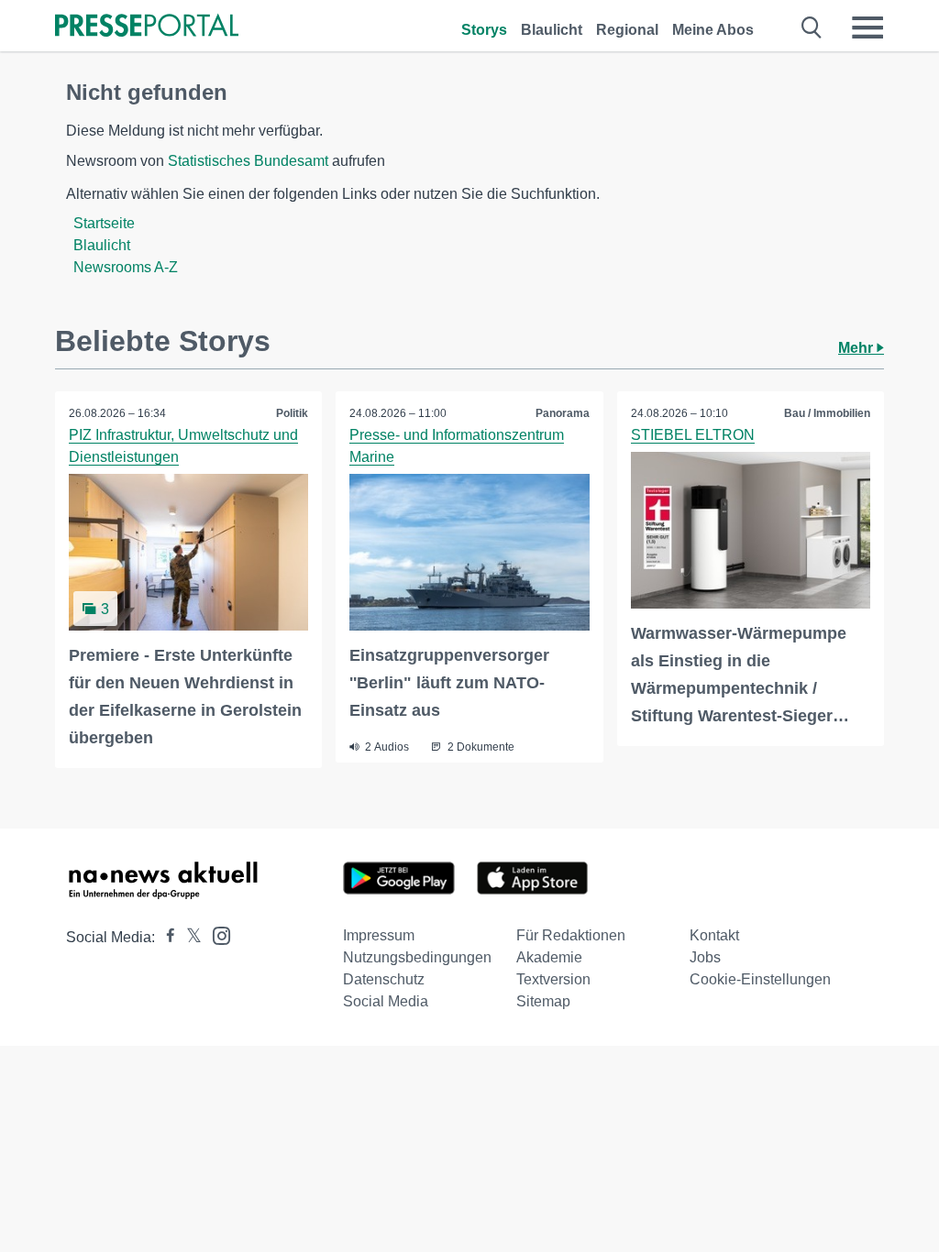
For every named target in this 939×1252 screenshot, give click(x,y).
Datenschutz (384, 979)
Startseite (104, 223)
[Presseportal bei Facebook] (165, 937)
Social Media (385, 1001)
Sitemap (543, 1001)
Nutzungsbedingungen (417, 957)
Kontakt (714, 935)
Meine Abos (713, 30)
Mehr (857, 348)
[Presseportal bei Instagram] (216, 934)
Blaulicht (551, 30)
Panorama (563, 413)
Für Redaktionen (570, 935)
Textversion (553, 979)
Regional (627, 30)
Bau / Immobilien (827, 413)
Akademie (549, 957)
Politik (292, 413)
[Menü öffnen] (867, 27)
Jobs (705, 957)
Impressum (378, 935)
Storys (484, 30)
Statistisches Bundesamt (248, 161)
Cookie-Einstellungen (760, 979)
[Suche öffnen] (812, 27)
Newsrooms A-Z (125, 267)
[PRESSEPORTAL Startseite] (146, 27)
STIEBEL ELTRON (693, 435)
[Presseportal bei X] (188, 937)
